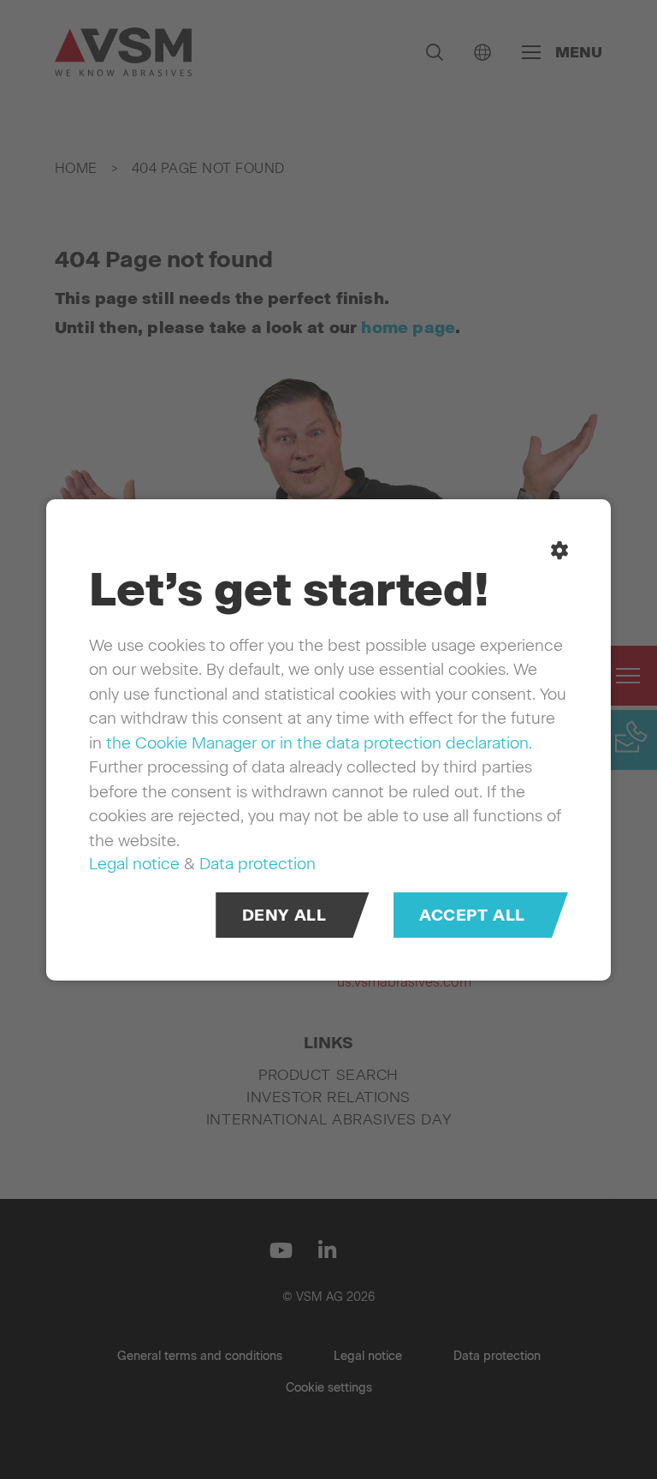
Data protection (257, 864)
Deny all (284, 914)
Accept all (472, 914)
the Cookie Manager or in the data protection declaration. (319, 742)
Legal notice (134, 864)
